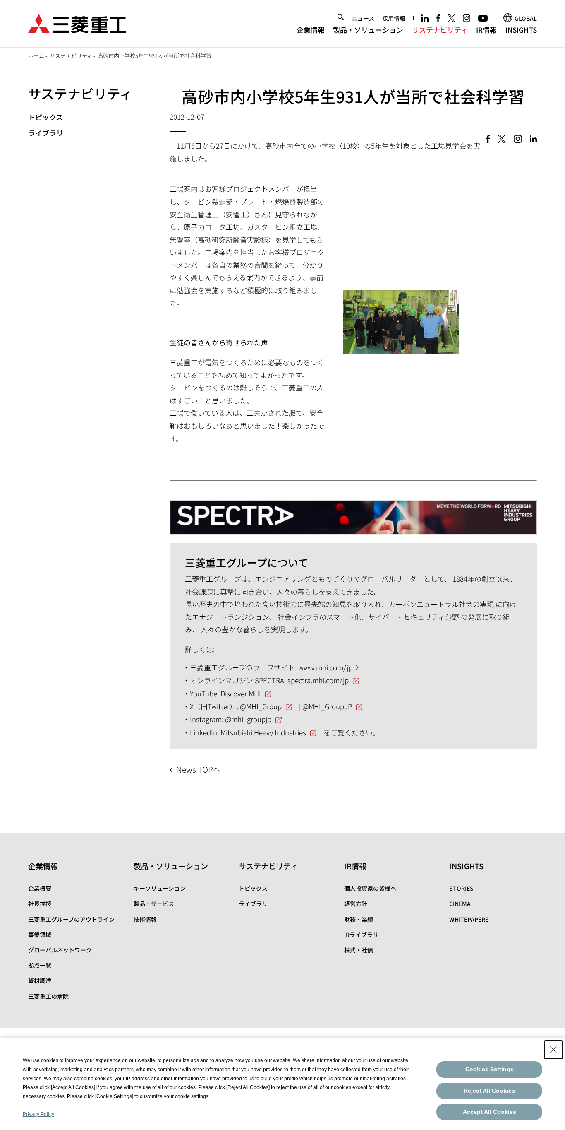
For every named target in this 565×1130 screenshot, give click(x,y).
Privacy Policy (38, 1114)
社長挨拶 (39, 903)
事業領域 (39, 934)
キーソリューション (160, 888)
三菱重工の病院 (48, 996)
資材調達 (39, 980)
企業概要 (39, 888)
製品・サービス (154, 903)
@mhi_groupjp (248, 719)
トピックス (45, 117)
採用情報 (393, 18)
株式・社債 (358, 950)
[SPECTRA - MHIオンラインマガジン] (353, 513)
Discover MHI (240, 693)
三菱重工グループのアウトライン (71, 919)
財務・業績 (358, 919)
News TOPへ (198, 769)
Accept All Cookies (489, 1111)
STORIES (461, 888)
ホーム (36, 56)
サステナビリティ (440, 29)
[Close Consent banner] (553, 1050)
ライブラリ (45, 133)
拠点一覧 (39, 965)
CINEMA (460, 903)
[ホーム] (77, 22)
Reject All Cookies (489, 1090)
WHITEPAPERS (469, 919)
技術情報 (145, 919)
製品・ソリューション (368, 29)
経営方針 (355, 903)
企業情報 (311, 29)
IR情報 (486, 29)
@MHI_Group (261, 706)
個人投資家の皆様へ (370, 888)
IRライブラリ (361, 934)
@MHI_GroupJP (327, 706)
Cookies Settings (489, 1069)
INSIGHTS (521, 29)
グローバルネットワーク (60, 950)
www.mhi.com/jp (325, 667)
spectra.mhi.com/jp (318, 680)
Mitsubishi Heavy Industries (263, 732)
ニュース (363, 18)
